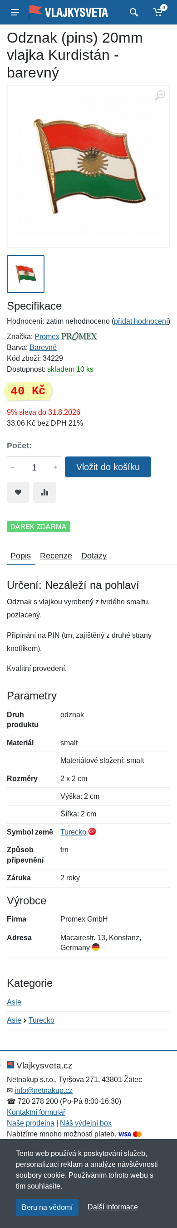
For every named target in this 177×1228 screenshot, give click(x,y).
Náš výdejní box (86, 1123)
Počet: (19, 445)
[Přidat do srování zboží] (44, 492)
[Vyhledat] (133, 12)
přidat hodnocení (141, 321)
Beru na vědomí (47, 1207)
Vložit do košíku (108, 467)
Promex (46, 336)
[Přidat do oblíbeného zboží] (18, 492)
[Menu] (15, 12)
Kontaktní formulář (36, 1112)
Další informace (113, 1207)
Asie (14, 1002)
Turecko (73, 832)
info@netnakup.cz (44, 1090)
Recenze (56, 555)
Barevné (43, 347)
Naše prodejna (30, 1123)
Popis (20, 555)
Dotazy (94, 555)
